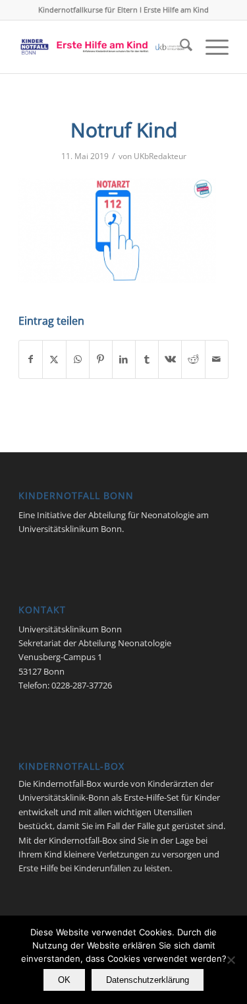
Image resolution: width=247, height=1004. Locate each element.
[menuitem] (179, 46)
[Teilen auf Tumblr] (147, 359)
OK (64, 980)
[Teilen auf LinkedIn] (124, 359)
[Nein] (230, 959)
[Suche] (179, 46)
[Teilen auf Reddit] (193, 359)
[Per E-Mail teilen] (217, 359)
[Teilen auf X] (54, 359)
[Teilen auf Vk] (170, 359)
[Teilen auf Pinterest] (101, 359)
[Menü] (210, 46)
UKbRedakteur (160, 156)
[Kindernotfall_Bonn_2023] (102, 46)
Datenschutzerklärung (147, 980)
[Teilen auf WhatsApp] (78, 359)
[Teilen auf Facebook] (30, 359)
